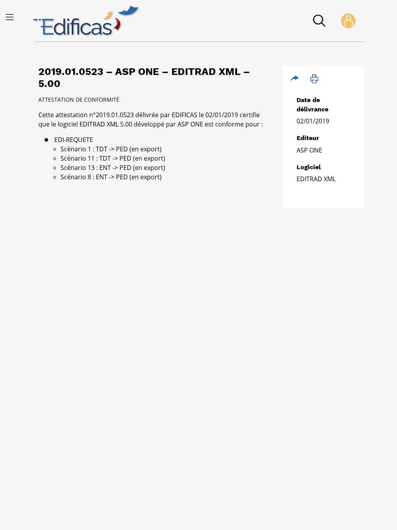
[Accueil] (86, 21)
